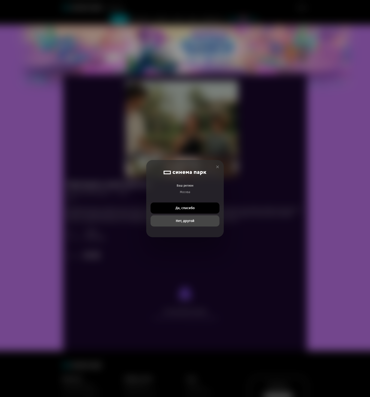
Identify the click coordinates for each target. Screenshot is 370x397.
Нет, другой (185, 221)
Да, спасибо (185, 208)
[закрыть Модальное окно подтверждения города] (217, 167)
